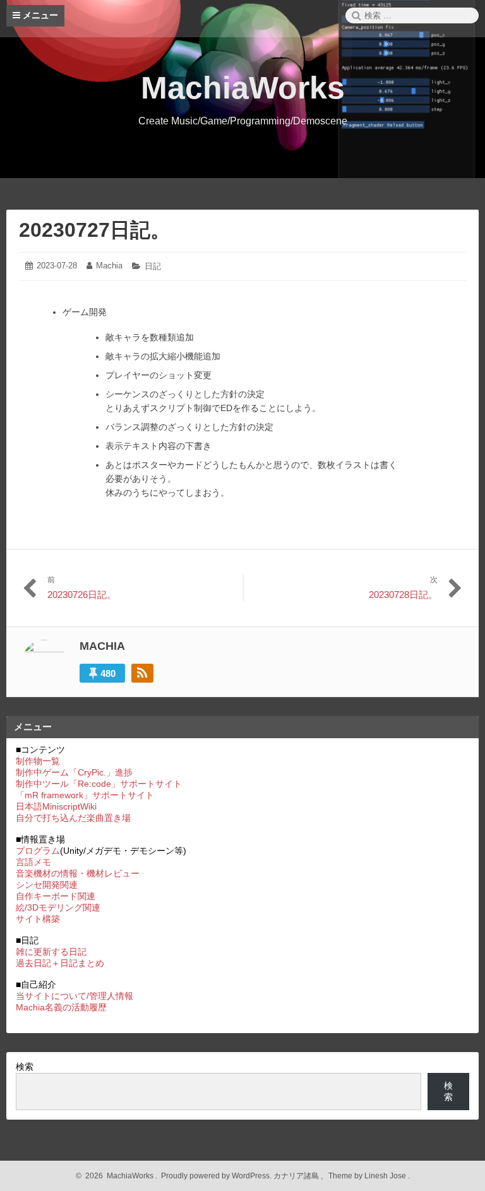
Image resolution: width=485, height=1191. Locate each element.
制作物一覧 (38, 761)
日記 (153, 266)
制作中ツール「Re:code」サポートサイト (99, 784)
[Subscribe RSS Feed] (142, 673)
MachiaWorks (243, 87)
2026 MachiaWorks (117, 1175)
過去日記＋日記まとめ (60, 963)
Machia (109, 265)
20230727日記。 (95, 229)
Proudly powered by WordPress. (216, 1175)
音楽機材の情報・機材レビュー (78, 873)
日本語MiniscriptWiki (56, 806)
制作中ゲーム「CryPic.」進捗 (74, 772)
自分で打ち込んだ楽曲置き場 (73, 818)
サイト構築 (38, 919)
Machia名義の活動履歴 (61, 1007)
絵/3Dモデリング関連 (58, 907)
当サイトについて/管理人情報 (74, 996)
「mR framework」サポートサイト (85, 795)
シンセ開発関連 (47, 885)
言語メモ (33, 862)
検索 (24, 1067)
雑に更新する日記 (51, 952)
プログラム (38, 851)
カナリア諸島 (297, 1175)
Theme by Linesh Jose (368, 1175)
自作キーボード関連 (55, 896)
